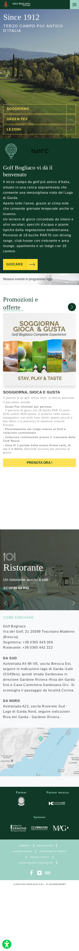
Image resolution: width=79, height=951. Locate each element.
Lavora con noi (22, 851)
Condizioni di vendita (52, 851)
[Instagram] (39, 873)
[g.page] (39, 752)
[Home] (16, 4)
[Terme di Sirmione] (18, 828)
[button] (62, 307)
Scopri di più (16, 588)
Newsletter (45, 846)
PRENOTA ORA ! (39, 462)
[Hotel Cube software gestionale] (57, 803)
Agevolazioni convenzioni (36, 863)
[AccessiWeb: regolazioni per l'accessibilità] (7, 944)
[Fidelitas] (39, 828)
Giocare (14, 264)
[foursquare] (48, 873)
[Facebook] (31, 873)
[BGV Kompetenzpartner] (21, 801)
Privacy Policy (39, 857)
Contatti (24, 846)
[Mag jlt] (60, 828)
